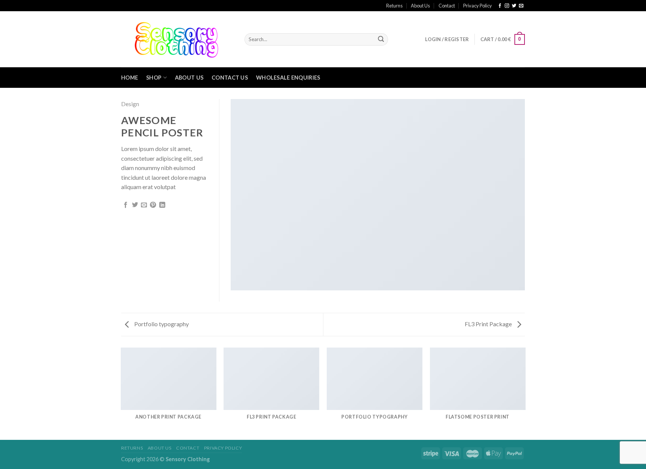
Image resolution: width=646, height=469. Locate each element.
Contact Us (230, 77)
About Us (420, 6)
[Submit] (381, 39)
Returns (394, 6)
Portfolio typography (161, 323)
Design (130, 103)
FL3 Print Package (489, 323)
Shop (154, 77)
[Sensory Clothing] (177, 39)
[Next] (524, 393)
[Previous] (121, 393)
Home (129, 77)
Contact (447, 6)
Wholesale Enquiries (288, 77)
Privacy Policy (477, 6)
